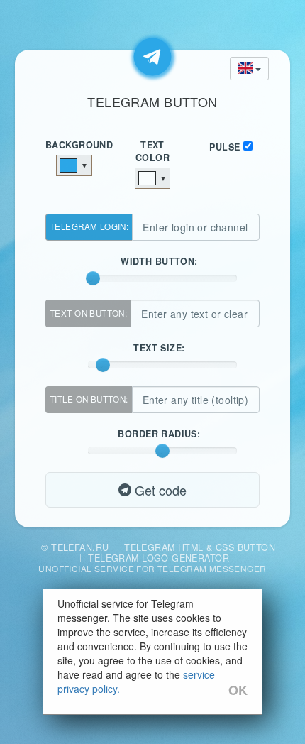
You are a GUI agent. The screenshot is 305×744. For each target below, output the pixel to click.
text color (152, 151)
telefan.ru (80, 547)
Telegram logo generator (158, 558)
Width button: (162, 261)
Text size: (162, 347)
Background (74, 144)
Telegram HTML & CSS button (199, 547)
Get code (159, 490)
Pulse (224, 147)
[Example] (152, 57)
